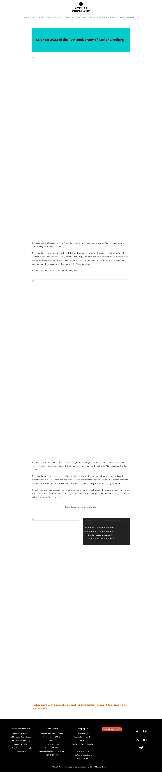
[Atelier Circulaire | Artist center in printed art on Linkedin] (145, 739)
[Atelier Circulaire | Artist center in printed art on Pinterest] (141, 747)
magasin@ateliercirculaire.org (51, 751)
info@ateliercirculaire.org (20, 748)
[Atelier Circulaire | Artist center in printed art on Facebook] (137, 731)
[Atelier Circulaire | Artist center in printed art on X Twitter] (137, 739)
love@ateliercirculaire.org (82, 755)
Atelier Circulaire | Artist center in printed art (76, 767)
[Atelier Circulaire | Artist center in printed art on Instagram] (145, 731)
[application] (106, 531)
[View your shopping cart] (138, 17)
